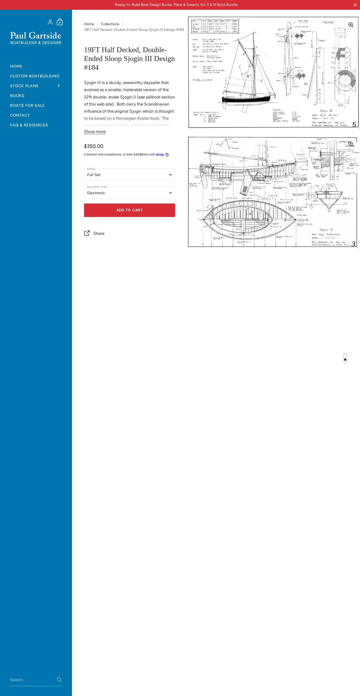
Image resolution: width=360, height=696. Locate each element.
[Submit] (59, 679)
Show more (95, 131)
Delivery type (97, 187)
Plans (91, 168)
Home (89, 24)
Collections (110, 24)
